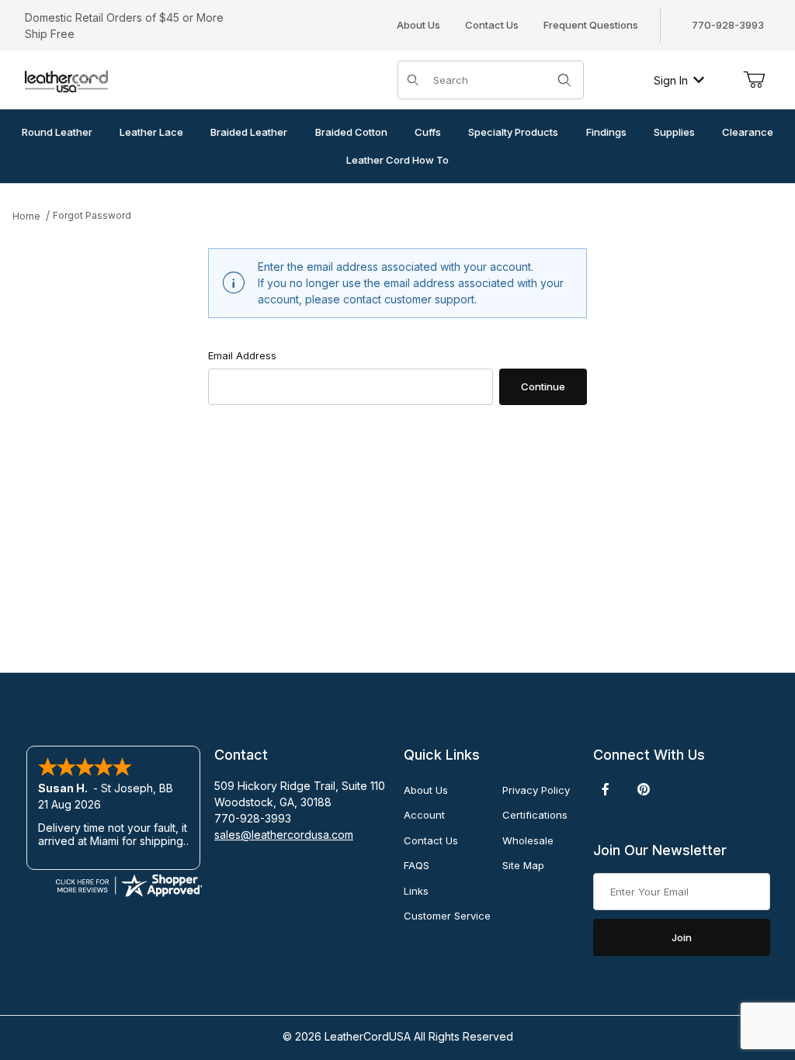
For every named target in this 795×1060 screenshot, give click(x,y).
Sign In (671, 80)
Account (424, 815)
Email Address (242, 355)
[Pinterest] (643, 789)
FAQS (416, 865)
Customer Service (447, 915)
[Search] (564, 80)
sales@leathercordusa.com (283, 834)
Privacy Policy (536, 790)
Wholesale (528, 840)
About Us (418, 25)
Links (416, 891)
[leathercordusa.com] (66, 78)
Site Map (523, 865)
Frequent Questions (590, 25)
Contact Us (492, 25)
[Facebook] (605, 789)
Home (26, 216)
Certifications (535, 815)
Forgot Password (92, 215)
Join (682, 937)
